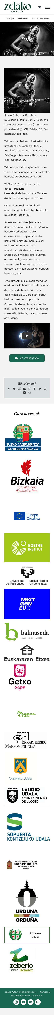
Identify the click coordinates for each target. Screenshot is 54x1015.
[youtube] (23, 1002)
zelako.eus (30, 992)
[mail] (38, 1002)
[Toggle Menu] (47, 7)
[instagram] (16, 1002)
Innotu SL (38, 995)
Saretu (28, 995)
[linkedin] (31, 1002)
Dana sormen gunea (40, 18)
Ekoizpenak (23, 18)
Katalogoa (9, 18)
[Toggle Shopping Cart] (39, 7)
